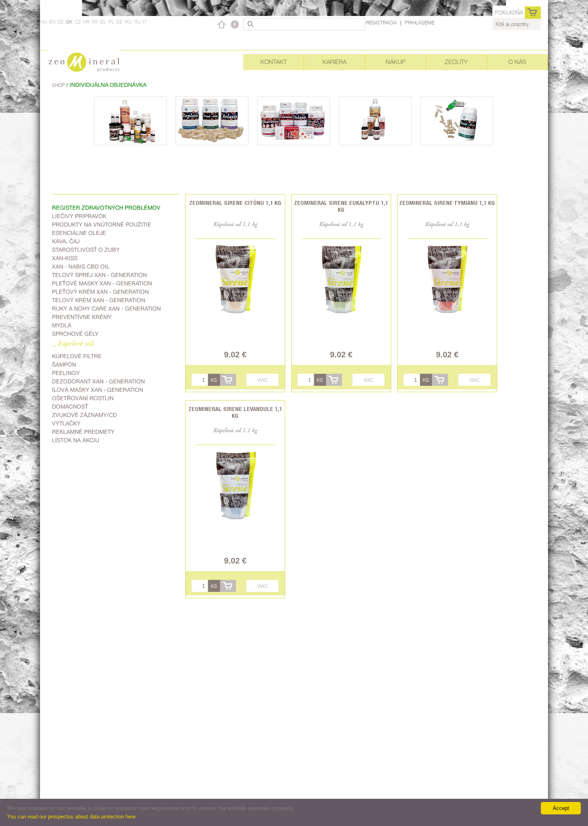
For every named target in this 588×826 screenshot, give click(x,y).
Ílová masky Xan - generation (97, 390)
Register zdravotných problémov (106, 207)
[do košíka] (228, 380)
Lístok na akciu (75, 440)
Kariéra (334, 62)
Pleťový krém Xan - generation (100, 292)
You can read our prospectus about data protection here (71, 817)
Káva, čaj (66, 241)
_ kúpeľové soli (73, 344)
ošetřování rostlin (83, 398)
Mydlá (61, 325)
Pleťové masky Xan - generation (102, 283)
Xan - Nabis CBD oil (81, 266)
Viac (262, 380)
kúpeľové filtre (77, 356)
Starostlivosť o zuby (86, 250)
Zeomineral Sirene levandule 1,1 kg (235, 412)
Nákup (395, 62)
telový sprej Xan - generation (99, 275)
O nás (517, 62)
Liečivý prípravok (79, 216)
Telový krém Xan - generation (98, 300)
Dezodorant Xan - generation (98, 381)
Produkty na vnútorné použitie (101, 224)
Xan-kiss (65, 258)
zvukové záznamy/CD (84, 415)
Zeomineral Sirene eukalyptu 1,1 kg (341, 206)
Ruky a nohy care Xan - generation (106, 308)
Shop (59, 85)
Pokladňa (509, 13)
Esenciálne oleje (79, 233)
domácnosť (70, 406)
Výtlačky (66, 423)
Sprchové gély (75, 334)
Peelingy (66, 373)
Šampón (64, 364)
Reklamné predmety (83, 432)
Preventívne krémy (82, 317)
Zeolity (456, 62)
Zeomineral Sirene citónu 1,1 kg (235, 202)
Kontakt (273, 62)
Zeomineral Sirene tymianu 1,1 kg (447, 202)
